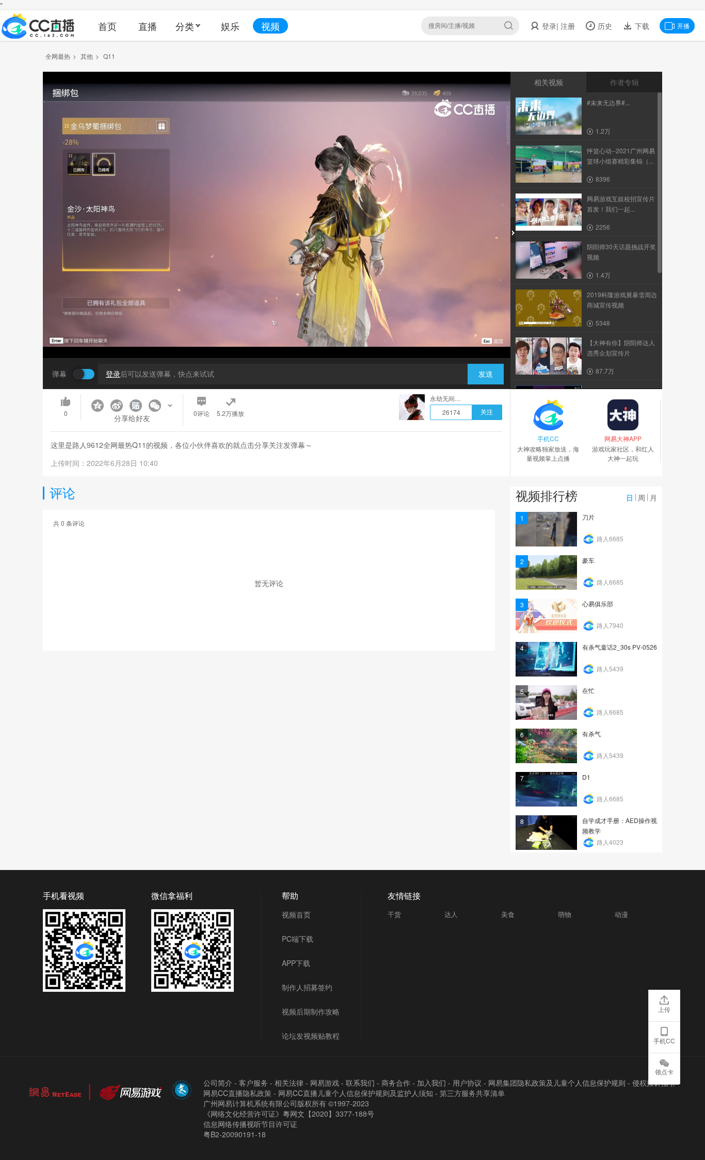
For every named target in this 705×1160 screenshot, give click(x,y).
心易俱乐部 (597, 603)
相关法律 (289, 1082)
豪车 (588, 560)
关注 (486, 412)
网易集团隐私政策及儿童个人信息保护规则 (557, 1082)
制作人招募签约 (307, 987)
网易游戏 (324, 1082)
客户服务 (253, 1082)
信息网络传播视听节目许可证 (250, 1124)
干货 (394, 914)
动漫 (621, 914)
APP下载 (296, 962)
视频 (270, 26)
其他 (87, 56)
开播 (683, 25)
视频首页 (296, 914)
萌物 (564, 914)
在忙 (588, 690)
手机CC (664, 1040)
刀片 (588, 516)
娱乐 (230, 26)
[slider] (276, 334)
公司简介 (217, 1082)
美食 (508, 914)
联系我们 (360, 1082)
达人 (451, 914)
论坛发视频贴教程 (311, 1035)
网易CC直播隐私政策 (237, 1093)
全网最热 (57, 56)
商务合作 (395, 1082)
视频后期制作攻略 (311, 1011)
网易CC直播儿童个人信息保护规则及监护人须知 (355, 1093)
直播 (147, 26)
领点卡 (664, 1071)
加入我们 (431, 1082)
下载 (641, 26)
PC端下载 (297, 938)
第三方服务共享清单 (472, 1093)
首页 (107, 26)
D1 (586, 776)
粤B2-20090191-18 (234, 1134)
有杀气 (591, 733)
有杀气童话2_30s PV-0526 (619, 646)
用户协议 (467, 1082)
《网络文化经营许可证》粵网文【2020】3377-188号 (288, 1113)
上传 (664, 1009)
